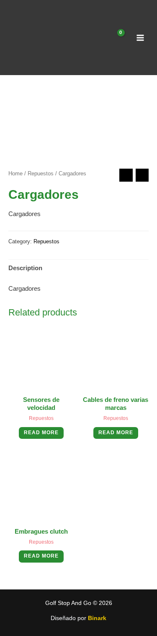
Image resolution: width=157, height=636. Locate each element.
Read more (41, 432)
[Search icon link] (100, 37)
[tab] (78, 268)
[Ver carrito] (116, 37)
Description (25, 268)
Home (15, 173)
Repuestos (41, 173)
